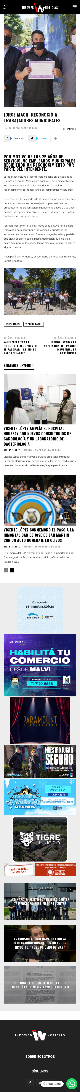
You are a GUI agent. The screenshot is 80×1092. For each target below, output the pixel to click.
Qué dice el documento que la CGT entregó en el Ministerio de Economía (40, 985)
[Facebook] (30, 1082)
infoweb (71, 128)
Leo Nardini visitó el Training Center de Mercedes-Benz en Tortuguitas (40, 901)
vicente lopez (33, 324)
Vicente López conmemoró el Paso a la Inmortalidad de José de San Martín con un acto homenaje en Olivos (39, 535)
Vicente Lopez (12, 450)
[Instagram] (40, 1082)
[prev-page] (6, 570)
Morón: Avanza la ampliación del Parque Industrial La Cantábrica (60, 347)
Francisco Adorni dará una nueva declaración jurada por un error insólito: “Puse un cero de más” (40, 943)
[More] (56, 138)
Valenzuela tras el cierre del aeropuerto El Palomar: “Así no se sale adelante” (20, 347)
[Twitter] (50, 1082)
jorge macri (13, 324)
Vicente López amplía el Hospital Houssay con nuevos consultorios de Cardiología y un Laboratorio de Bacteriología (37, 436)
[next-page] (12, 570)
